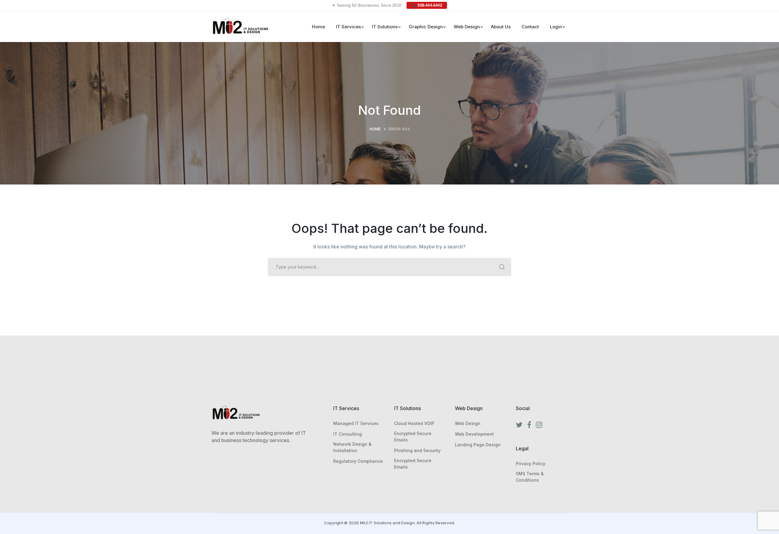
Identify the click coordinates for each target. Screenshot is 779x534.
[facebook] (529, 425)
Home (375, 128)
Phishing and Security (417, 450)
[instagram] (539, 425)
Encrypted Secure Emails (412, 436)
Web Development (474, 434)
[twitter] (519, 425)
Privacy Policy (530, 463)
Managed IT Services (356, 423)
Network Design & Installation (352, 447)
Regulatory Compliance (358, 461)
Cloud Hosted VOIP (414, 423)
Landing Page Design (478, 444)
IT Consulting (347, 434)
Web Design (467, 423)
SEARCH (502, 267)
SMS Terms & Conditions (530, 477)
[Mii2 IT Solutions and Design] (240, 26)
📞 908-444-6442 (426, 5)
